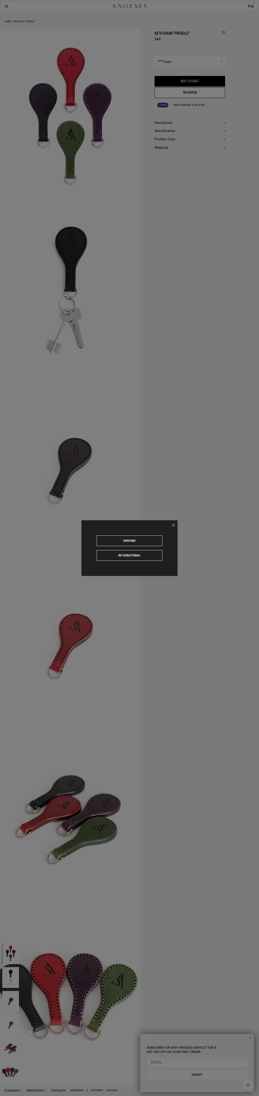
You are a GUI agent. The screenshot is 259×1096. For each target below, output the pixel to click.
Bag (251, 6)
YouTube (111, 1090)
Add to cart (190, 81)
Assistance (35, 1090)
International (129, 555)
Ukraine (129, 541)
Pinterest (97, 1090)
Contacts (58, 1090)
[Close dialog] (250, 1038)
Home (8, 21)
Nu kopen (190, 92)
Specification (165, 131)
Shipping (161, 147)
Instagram (76, 1090)
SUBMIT (197, 1075)
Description (163, 123)
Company (12, 1090)
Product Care (165, 139)
